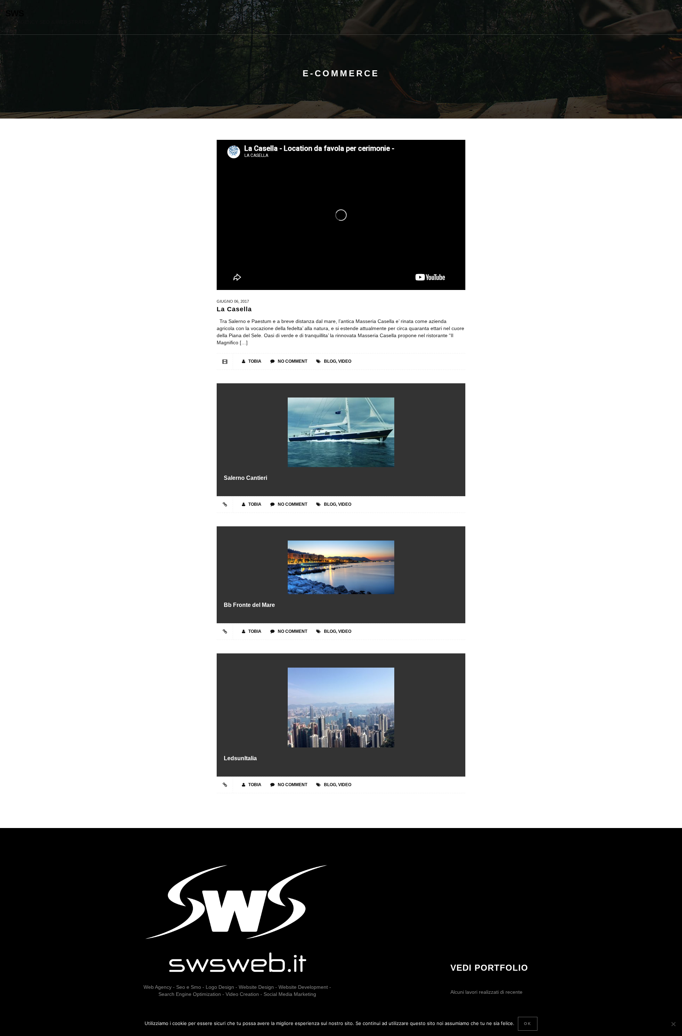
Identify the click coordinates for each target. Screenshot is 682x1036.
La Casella (234, 309)
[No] (673, 1023)
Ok (527, 1023)
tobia (254, 361)
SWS (14, 13)
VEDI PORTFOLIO (489, 967)
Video (344, 361)
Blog (330, 361)
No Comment (292, 361)
